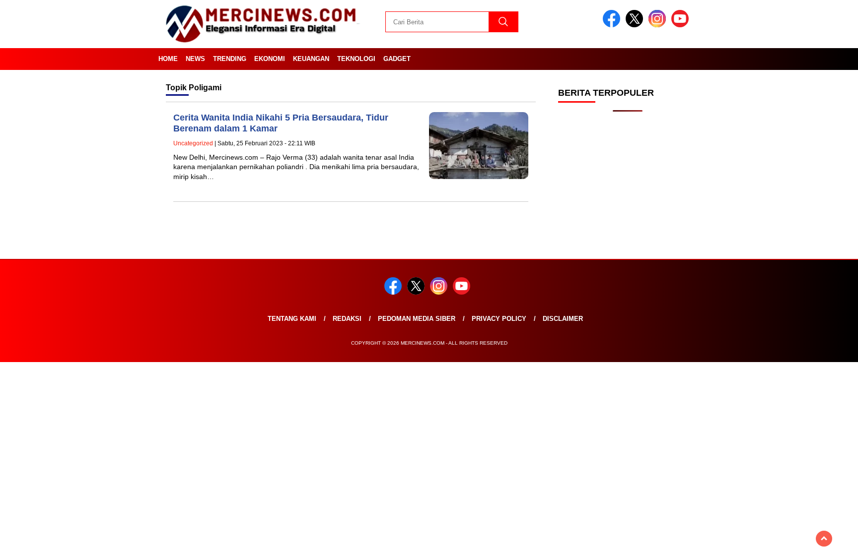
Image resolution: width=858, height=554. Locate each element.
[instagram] (658, 25)
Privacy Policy (499, 513)
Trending (229, 58)
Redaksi (347, 513)
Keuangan (311, 58)
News (195, 58)
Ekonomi (269, 58)
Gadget (397, 58)
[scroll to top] (824, 539)
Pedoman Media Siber (416, 513)
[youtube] (681, 25)
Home (168, 58)
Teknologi (356, 58)
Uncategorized (193, 143)
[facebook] (613, 25)
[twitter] (636, 25)
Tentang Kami (292, 513)
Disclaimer (563, 513)
